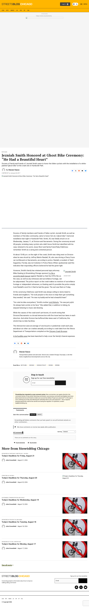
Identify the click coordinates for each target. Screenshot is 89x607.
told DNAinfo (54, 302)
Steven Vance (13, 170)
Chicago (31, 365)
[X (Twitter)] (81, 587)
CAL (28, 10)
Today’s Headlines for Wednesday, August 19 (20, 500)
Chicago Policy (41, 365)
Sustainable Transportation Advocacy (13, 497)
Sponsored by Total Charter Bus (11, 541)
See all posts (7, 565)
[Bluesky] (85, 587)
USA (3, 10)
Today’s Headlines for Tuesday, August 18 (19, 522)
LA (17, 10)
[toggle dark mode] (75, 4)
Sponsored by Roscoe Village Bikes (12, 519)
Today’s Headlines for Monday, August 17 (19, 544)
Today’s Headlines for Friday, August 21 (18, 456)
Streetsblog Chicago (8, 475)
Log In (64, 4)
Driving (57, 365)
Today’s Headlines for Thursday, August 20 (19, 478)
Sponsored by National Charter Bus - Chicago (15, 453)
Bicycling (4, 152)
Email (33, 383)
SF (24, 10)
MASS (12, 10)
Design (51, 365)
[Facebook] (76, 587)
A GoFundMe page (20, 336)
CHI (21, 10)
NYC (7, 10)
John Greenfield (11, 460)
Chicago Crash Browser (58, 331)
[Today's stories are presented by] (44, 82)
